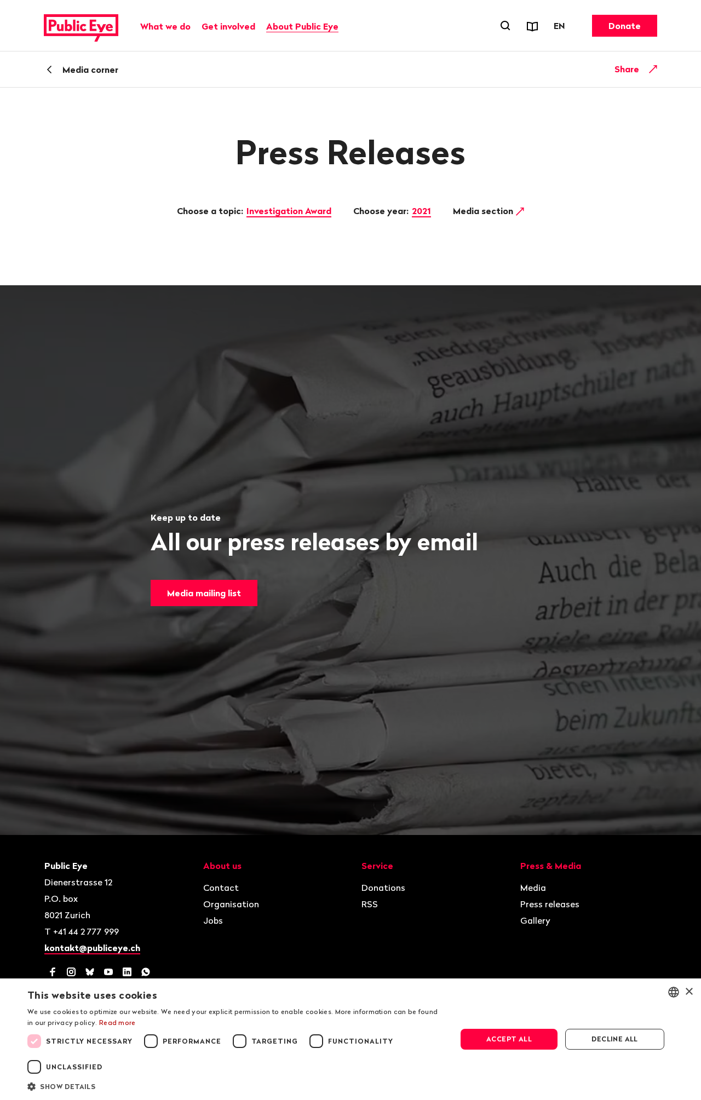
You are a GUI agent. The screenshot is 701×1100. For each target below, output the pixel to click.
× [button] (689, 992)
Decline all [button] (614, 1039)
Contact (221, 887)
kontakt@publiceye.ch (92, 947)
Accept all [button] (509, 1039)
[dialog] (350, 1039)
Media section (484, 210)
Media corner (90, 69)
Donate (624, 25)
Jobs (213, 920)
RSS (369, 904)
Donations (383, 887)
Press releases (549, 904)
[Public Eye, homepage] (81, 25)
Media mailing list (204, 593)
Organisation (231, 904)
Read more (117, 1022)
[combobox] (673, 992)
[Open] (653, 69)
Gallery (535, 920)
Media (533, 887)
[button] (235, 1086)
